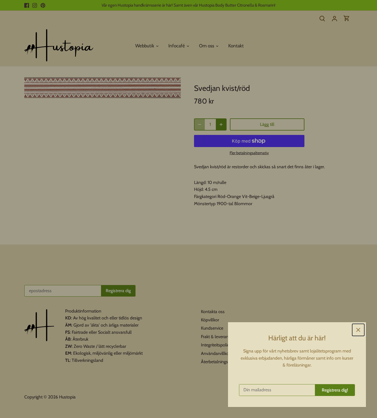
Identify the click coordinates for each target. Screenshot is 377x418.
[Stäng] (358, 330)
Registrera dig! (335, 390)
